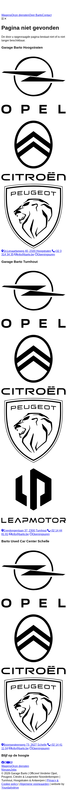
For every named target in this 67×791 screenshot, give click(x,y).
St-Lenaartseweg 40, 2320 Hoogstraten (27, 251)
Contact (47, 15)
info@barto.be (25, 254)
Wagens (6, 15)
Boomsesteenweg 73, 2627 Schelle (25, 744)
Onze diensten (20, 15)
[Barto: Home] (23, 11)
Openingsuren (46, 254)
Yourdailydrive (10, 787)
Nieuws (6, 769)
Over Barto (35, 15)
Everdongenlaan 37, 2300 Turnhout (25, 530)
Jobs (13, 769)
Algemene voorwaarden (34, 784)
